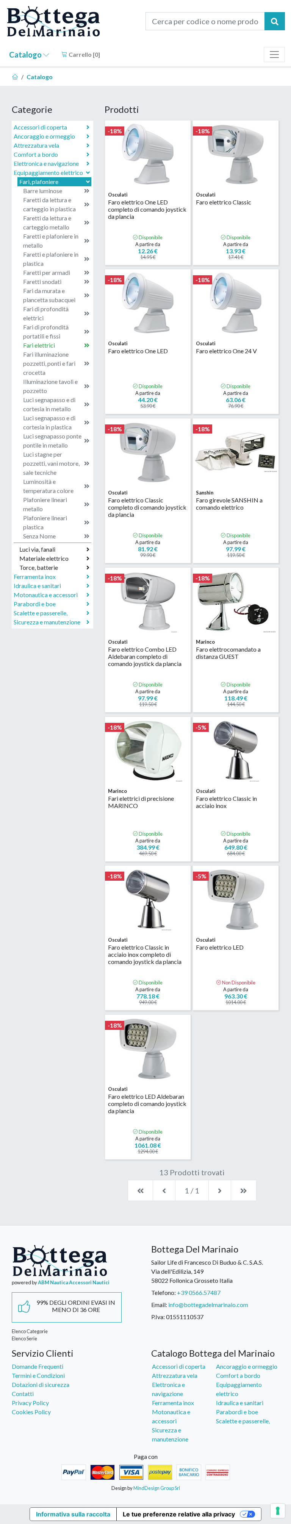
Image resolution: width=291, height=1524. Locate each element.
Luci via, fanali (37, 549)
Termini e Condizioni (38, 1375)
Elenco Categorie (30, 1331)
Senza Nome (39, 536)
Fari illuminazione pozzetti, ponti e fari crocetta (49, 363)
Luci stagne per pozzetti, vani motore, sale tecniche (51, 463)
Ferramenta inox (35, 576)
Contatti (23, 1393)
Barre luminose (42, 190)
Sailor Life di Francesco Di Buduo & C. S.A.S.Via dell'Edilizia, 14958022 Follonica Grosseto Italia (207, 1271)
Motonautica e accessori (46, 594)
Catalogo (26, 54)
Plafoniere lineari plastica (45, 522)
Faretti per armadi (46, 272)
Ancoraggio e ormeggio (44, 136)
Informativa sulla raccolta (73, 1514)
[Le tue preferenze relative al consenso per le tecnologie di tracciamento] (278, 1511)
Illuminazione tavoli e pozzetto (50, 386)
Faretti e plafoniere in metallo (50, 240)
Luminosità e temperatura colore (48, 486)
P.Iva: (158, 1316)
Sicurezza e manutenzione (47, 622)
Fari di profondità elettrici (46, 313)
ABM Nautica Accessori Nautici (74, 1282)
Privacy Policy (30, 1402)
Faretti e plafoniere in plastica (50, 259)
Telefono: (163, 1292)
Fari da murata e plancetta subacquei (49, 295)
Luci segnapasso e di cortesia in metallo (49, 404)
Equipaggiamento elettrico (48, 172)
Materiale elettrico (44, 558)
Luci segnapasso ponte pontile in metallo (52, 440)
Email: (159, 1304)
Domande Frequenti (37, 1366)
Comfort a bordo (36, 154)
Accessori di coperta (40, 127)
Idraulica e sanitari (37, 585)
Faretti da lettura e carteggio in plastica (49, 204)
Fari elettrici (39, 345)
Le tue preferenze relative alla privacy (179, 1514)
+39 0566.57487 (199, 1292)
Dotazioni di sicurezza (40, 1384)
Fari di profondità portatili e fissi (46, 331)
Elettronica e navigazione (46, 163)
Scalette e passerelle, (40, 612)
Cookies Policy (31, 1411)
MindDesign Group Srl (156, 1488)
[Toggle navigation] (274, 54)
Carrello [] (83, 54)
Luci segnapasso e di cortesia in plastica (49, 422)
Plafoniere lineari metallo (45, 504)
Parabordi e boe (35, 603)
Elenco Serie (24, 1338)
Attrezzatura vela (36, 145)
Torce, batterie (38, 567)
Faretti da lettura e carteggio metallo (47, 222)
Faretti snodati (42, 281)
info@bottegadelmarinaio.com (208, 1304)
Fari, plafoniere (38, 181)
